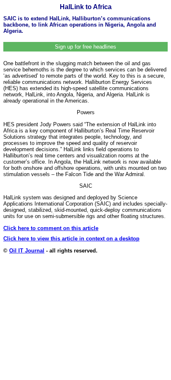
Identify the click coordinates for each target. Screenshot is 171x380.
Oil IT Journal (26, 251)
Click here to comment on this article (50, 228)
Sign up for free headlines (85, 47)
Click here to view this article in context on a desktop (71, 238)
